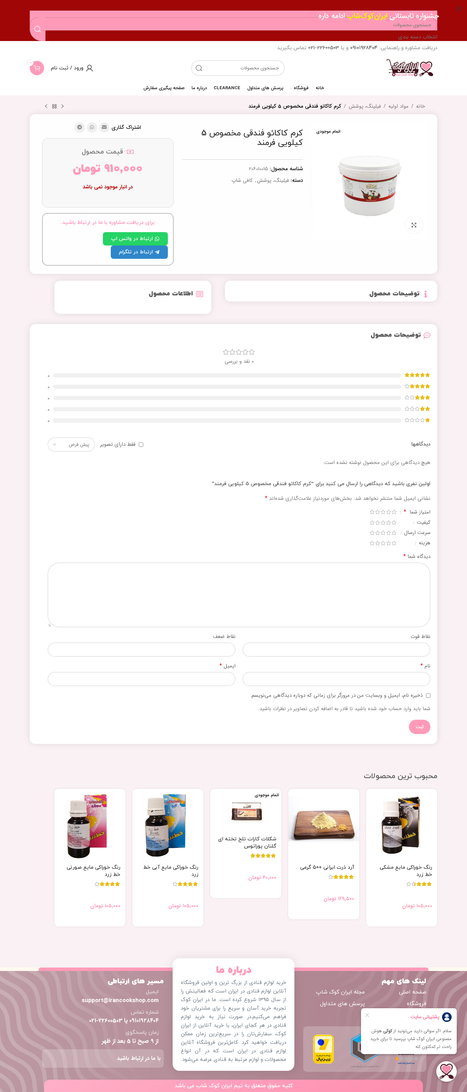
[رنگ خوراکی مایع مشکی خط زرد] (401, 824)
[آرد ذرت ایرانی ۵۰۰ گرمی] (323, 824)
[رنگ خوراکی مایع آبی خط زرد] (167, 824)
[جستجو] (199, 68)
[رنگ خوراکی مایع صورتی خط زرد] (89, 824)
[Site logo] (410, 68)
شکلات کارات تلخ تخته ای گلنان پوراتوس (247, 843)
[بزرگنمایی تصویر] (414, 225)
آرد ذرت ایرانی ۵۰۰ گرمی (327, 867)
